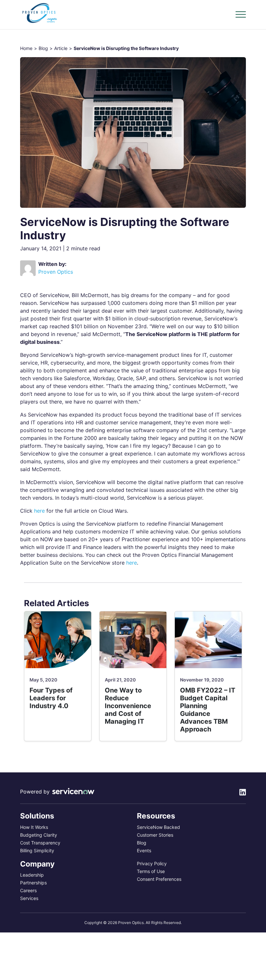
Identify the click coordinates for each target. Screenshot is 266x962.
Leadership (32, 875)
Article (60, 48)
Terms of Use (151, 871)
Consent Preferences (159, 879)
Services (29, 898)
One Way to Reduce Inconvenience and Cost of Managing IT (128, 705)
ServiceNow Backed (158, 827)
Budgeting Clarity (38, 835)
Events (144, 850)
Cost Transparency (40, 842)
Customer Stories (155, 835)
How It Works (34, 827)
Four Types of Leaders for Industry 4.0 (51, 698)
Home (26, 48)
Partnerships (33, 882)
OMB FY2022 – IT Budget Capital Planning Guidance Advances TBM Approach (207, 709)
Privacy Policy (152, 863)
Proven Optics (55, 272)
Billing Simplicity (37, 850)
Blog (43, 48)
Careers (28, 890)
